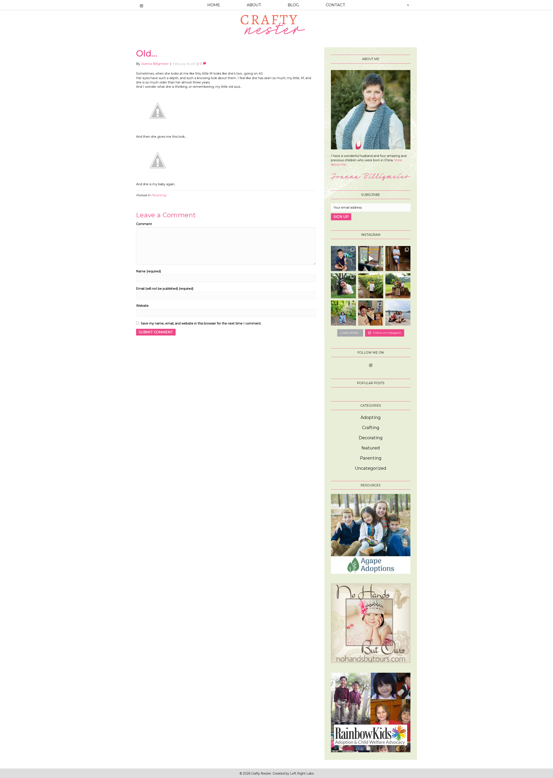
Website (142, 306)
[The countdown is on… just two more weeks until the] (397, 313)
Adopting (371, 417)
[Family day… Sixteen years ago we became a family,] (343, 313)
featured (370, 448)
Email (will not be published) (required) (164, 289)
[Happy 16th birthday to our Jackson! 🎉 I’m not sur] (397, 258)
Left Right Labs (302, 773)
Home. (214, 5)
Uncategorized (370, 468)
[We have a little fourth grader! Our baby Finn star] (343, 258)
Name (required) (148, 271)
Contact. (336, 5)
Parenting (158, 195)
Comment (144, 224)
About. (254, 5)
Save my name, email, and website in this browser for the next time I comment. (201, 323)
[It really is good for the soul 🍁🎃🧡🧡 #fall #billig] (370, 258)
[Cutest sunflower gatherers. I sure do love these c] (397, 285)
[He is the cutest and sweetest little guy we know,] (370, 285)
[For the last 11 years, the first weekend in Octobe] (370, 313)
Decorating (371, 437)
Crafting (370, 427)
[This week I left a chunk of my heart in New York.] (343, 285)
